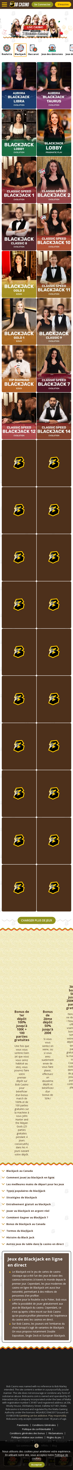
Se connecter (42, 4)
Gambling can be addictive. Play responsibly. (43, 1415)
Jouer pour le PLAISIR (19, 707)
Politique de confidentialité (36, 1429)
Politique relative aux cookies (27, 1437)
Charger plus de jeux (36, 920)
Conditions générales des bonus (27, 1433)
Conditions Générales (44, 1425)
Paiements (23, 1425)
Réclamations (56, 1433)
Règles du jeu (54, 1437)
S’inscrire (63, 4)
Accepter (36, 1464)
